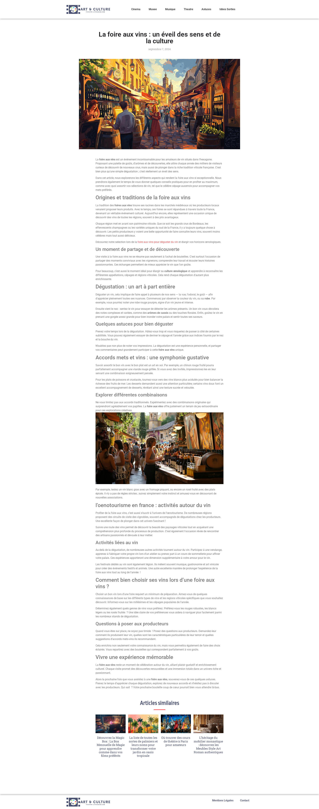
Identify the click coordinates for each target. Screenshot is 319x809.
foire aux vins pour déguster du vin (158, 242)
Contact (244, 800)
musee (153, 9)
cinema (135, 9)
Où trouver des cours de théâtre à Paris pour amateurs (175, 741)
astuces (206, 9)
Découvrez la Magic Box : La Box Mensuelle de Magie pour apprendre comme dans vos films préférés (111, 747)
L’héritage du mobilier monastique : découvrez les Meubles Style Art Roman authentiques (208, 745)
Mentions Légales (222, 800)
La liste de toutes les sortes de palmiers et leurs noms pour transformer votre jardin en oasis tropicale (143, 747)
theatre (188, 9)
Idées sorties (227, 9)
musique (170, 9)
